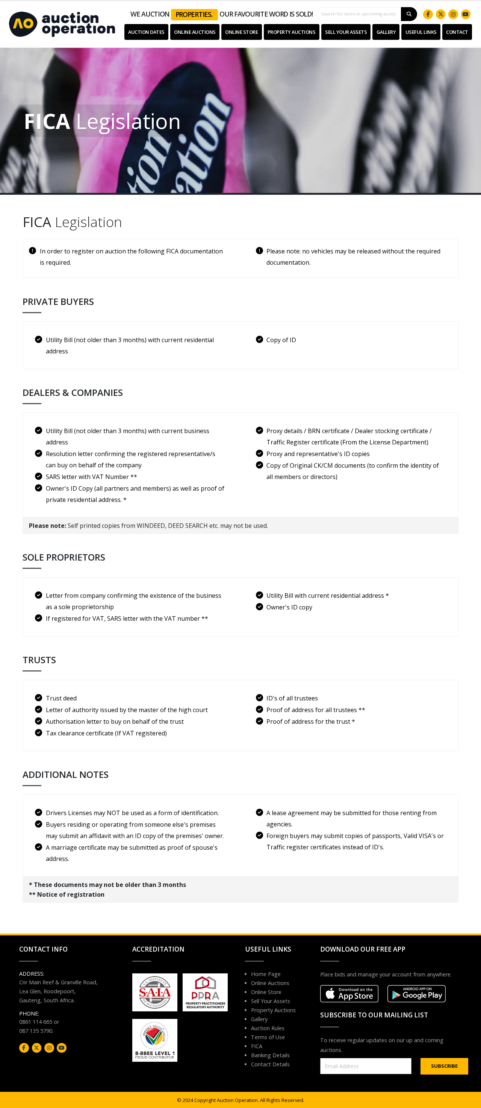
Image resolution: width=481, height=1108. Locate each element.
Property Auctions (292, 32)
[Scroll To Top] (467, 1099)
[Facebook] (428, 14)
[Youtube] (466, 14)
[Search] (409, 14)
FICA (256, 1046)
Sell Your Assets (346, 32)
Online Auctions (195, 32)
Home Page (266, 974)
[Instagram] (453, 14)
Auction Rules (267, 1028)
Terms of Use (268, 1037)
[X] (441, 14)
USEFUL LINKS (421, 32)
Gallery (386, 32)
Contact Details (270, 1064)
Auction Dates (146, 32)
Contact (457, 32)
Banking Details (270, 1055)
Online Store (241, 32)
